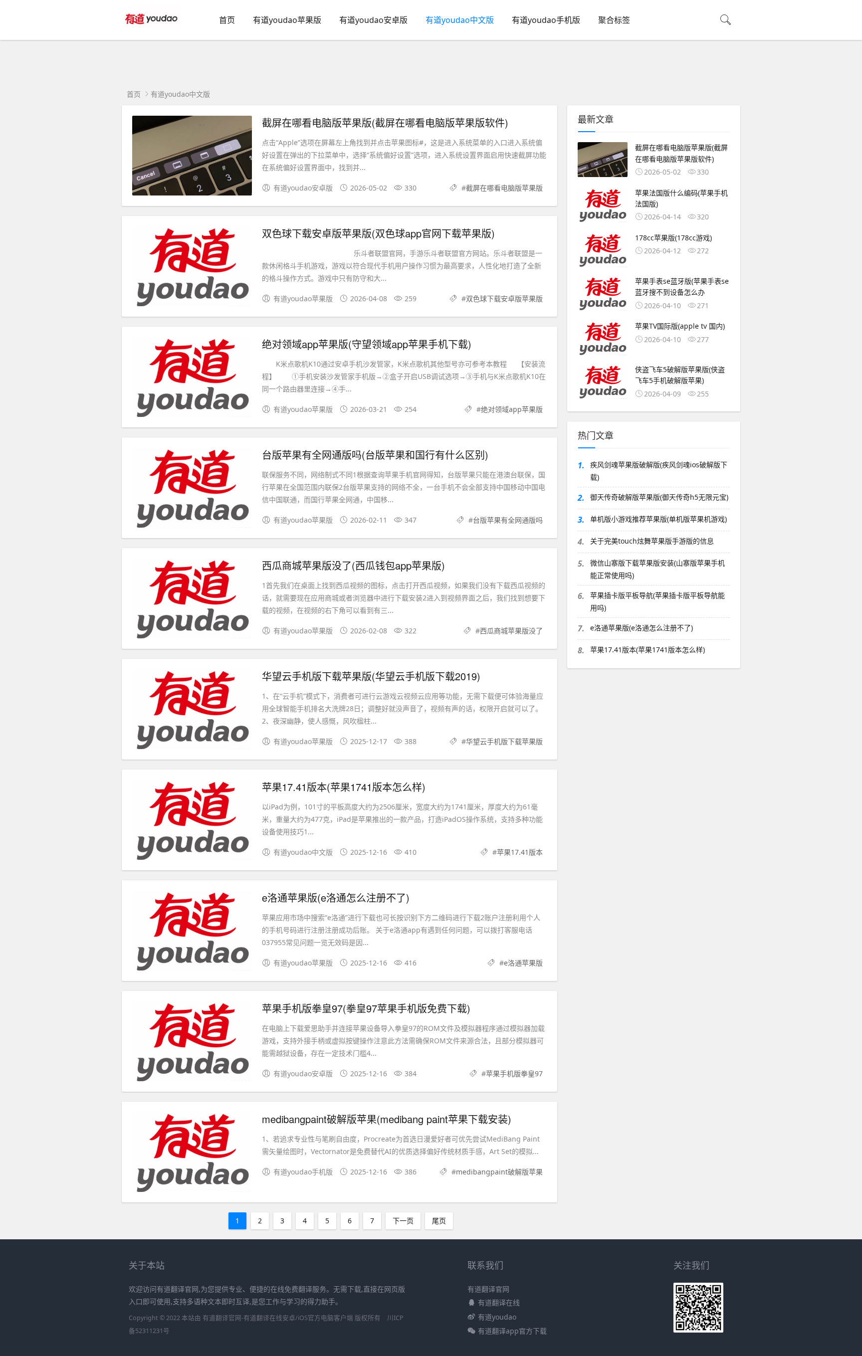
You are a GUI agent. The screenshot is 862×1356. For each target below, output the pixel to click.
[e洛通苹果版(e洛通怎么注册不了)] (192, 932)
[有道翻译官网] (152, 30)
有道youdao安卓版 (373, 19)
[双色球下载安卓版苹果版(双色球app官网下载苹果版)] (192, 268)
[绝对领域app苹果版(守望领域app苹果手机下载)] (192, 378)
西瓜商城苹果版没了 (511, 630)
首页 (227, 19)
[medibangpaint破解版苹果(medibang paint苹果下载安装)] (192, 1153)
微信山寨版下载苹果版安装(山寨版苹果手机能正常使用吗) (657, 569)
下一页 (403, 1220)
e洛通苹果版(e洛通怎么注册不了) (336, 897)
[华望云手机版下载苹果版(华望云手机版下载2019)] (192, 711)
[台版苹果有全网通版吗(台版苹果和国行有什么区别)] (192, 489)
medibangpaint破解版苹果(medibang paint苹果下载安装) (386, 1119)
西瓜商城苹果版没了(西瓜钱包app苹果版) (353, 565)
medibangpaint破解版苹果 (499, 1171)
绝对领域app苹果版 (512, 409)
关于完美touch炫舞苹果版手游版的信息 (652, 541)
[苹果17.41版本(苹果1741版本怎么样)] (192, 821)
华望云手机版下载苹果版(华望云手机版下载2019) (371, 676)
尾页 (439, 1220)
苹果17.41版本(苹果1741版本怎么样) (344, 786)
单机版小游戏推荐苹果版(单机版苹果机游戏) (658, 519)
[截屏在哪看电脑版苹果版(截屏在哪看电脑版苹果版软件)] (192, 157)
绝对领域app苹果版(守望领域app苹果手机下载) (366, 344)
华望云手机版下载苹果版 (504, 741)
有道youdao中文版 (460, 19)
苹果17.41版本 (520, 852)
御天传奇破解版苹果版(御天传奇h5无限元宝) (659, 497)
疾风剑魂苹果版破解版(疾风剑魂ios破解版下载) (658, 471)
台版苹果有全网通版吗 (508, 520)
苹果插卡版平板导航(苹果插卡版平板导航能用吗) (657, 601)
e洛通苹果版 (523, 963)
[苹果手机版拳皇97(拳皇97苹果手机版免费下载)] (192, 1043)
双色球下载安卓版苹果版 (504, 298)
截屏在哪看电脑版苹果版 (504, 188)
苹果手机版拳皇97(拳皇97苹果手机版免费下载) (366, 1008)
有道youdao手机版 (546, 19)
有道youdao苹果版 (287, 19)
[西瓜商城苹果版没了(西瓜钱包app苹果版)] (192, 600)
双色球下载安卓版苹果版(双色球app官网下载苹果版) (378, 233)
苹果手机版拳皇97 (514, 1073)
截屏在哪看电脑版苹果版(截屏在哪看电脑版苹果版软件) (385, 122)
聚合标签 (614, 19)
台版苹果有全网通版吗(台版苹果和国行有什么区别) (375, 454)
